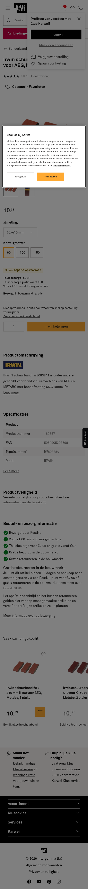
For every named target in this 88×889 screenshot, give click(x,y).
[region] (44, 156)
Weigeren (20, 177)
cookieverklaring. (62, 166)
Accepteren (50, 177)
